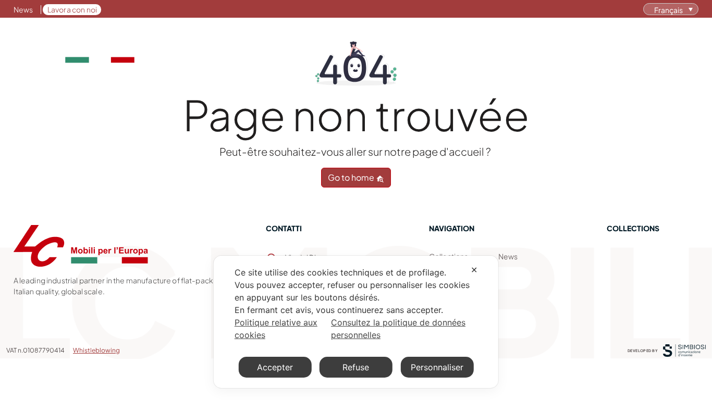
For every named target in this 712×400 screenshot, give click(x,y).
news (508, 256)
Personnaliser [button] (437, 367)
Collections (420, 46)
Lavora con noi (72, 9)
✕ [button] (474, 270)
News (23, 9)
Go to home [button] (352, 177)
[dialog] (356, 322)
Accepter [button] (275, 367)
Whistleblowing (96, 350)
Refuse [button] (355, 367)
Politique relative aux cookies (276, 328)
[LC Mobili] (74, 47)
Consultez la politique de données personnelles (398, 328)
